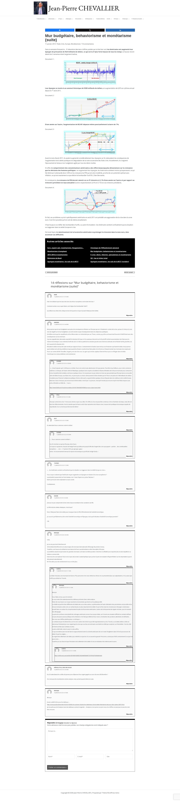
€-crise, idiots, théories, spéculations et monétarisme (110, 255)
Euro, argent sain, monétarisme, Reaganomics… (65, 248)
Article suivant (129, 272)
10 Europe (125, 19)
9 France (116, 19)
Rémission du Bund (54, 258)
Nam (55, 294)
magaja (60, 723)
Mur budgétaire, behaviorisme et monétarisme (108, 251)
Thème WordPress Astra (110, 793)
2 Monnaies (51, 19)
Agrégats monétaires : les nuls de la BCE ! (62, 262)
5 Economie (78, 19)
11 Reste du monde (137, 19)
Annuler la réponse (70, 723)
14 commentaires (88, 44)
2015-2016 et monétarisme (57, 255)
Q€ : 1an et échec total (98, 258)
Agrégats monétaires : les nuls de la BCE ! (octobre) (109, 262)
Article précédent (51, 272)
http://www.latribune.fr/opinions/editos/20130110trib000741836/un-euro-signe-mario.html (75, 387)
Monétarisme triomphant (57, 251)
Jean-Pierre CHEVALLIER (84, 8)
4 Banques (68, 19)
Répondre (129, 315)
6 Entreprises (88, 19)
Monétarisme (75, 44)
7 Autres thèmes (100, 19)
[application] (45, 19)
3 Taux (60, 19)
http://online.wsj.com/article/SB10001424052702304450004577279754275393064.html (78, 655)
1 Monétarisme (41, 19)
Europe (67, 44)
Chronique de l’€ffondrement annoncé (104, 248)
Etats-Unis (60, 44)
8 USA (108, 19)
